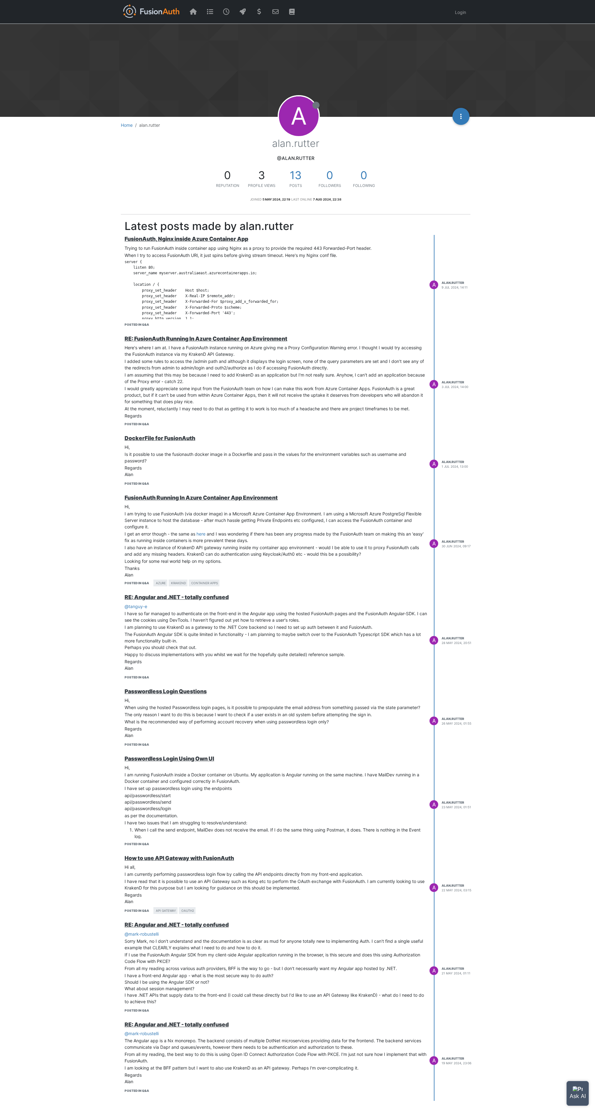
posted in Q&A (137, 324)
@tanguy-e (136, 606)
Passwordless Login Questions (166, 691)
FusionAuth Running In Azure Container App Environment (201, 497)
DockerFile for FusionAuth (160, 438)
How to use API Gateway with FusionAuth (179, 858)
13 (296, 175)
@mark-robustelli (142, 934)
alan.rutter (453, 283)
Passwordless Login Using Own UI (169, 758)
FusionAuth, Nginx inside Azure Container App (186, 239)
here (200, 533)
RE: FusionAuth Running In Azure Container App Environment (206, 338)
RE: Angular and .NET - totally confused (177, 597)
